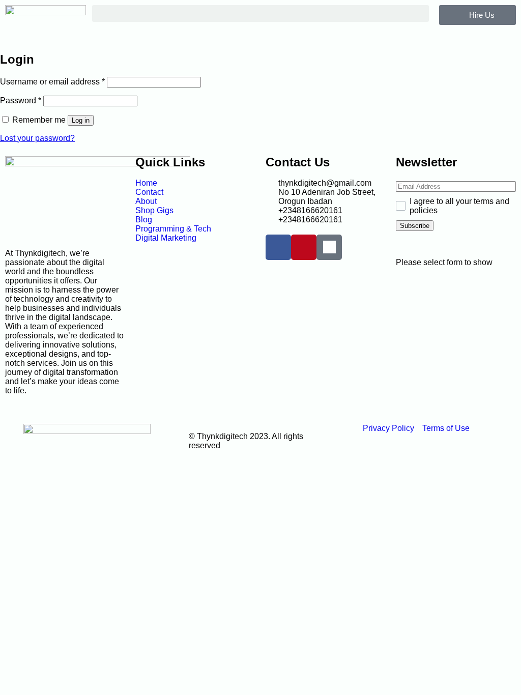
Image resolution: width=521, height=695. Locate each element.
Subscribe (414, 225)
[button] (260, 13)
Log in (81, 120)
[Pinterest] (303, 247)
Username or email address (52, 81)
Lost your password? (37, 138)
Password (20, 100)
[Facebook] (278, 247)
